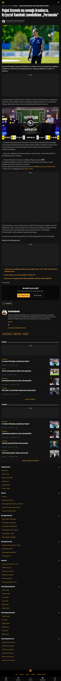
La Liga (3, 368)
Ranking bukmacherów (8, 574)
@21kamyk (31, 166)
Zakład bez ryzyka (7, 567)
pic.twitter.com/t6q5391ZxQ (46, 166)
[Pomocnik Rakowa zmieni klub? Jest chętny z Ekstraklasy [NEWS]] (30, 381)
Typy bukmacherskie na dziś (9, 582)
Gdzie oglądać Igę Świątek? (9, 552)
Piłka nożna (10, 6)
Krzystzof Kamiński (7, 333)
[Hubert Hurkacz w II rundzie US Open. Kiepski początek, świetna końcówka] (30, 391)
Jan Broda (4, 374)
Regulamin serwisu (41, 674)
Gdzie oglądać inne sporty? (6, 542)
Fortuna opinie (5, 590)
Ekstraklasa (15, 6)
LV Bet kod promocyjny (8, 649)
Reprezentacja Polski (7, 477)
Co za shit (38, 295)
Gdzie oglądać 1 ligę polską (9, 522)
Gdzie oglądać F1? (6, 556)
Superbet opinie (6, 593)
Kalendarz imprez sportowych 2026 (11, 545)
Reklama (33, 674)
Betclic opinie (5, 604)
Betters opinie (5, 634)
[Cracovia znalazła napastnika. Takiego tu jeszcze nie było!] (30, 453)
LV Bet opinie (5, 597)
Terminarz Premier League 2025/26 (11, 507)
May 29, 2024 (29, 169)
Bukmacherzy (4, 560)
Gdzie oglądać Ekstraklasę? (9, 519)
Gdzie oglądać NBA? (7, 548)
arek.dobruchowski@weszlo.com (17, 327)
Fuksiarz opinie (6, 608)
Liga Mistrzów (5, 481)
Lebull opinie (5, 601)
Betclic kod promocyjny (8, 656)
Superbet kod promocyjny (8, 642)
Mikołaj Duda (4, 365)
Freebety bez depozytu (8, 571)
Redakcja (22, 674)
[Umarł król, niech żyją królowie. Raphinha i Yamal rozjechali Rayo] (30, 372)
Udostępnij (8, 303)
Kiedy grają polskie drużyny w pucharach (12, 503)
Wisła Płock (25, 333)
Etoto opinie (5, 630)
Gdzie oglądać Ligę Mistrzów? (9, 526)
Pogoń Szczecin (17, 333)
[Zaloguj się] (58, 2)
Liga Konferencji (6, 485)
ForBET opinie (5, 627)
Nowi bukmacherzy (7, 578)
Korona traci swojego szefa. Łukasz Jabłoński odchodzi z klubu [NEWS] (27, 278)
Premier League (6, 488)
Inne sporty (4, 388)
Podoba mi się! (25, 295)
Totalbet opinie (5, 623)
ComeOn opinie (6, 616)
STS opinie (4, 619)
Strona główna (4, 6)
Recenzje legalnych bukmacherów (8, 586)
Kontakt (27, 674)
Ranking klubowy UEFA (8, 500)
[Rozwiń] (58, 467)
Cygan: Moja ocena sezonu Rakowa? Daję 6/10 (19, 275)
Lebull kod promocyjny (8, 653)
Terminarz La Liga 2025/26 (9, 511)
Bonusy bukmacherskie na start (10, 564)
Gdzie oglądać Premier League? (10, 530)
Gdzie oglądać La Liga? (8, 533)
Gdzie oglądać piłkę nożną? (6, 515)
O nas (16, 674)
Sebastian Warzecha (6, 394)
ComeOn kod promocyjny (8, 660)
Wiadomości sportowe (5, 467)
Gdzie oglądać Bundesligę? (9, 537)
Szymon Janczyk (5, 384)
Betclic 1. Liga (5, 474)
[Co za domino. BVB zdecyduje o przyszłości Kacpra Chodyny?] (30, 362)
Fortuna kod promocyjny (8, 646)
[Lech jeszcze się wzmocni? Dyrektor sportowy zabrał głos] (30, 444)
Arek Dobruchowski (19, 20)
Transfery (4, 496)
